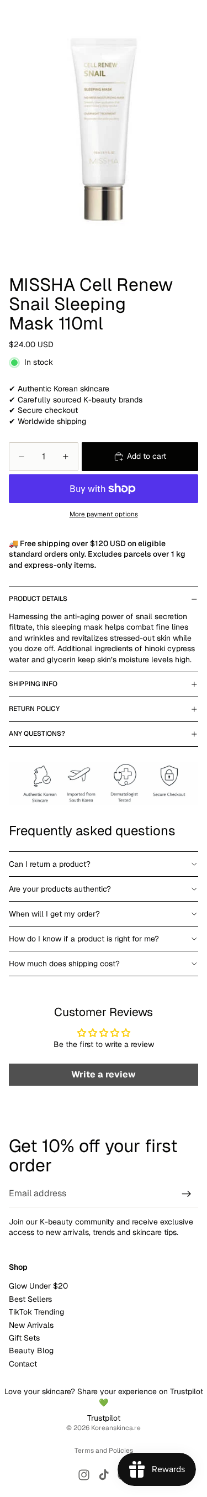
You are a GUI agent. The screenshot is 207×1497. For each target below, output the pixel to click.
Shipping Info (33, 683)
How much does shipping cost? (64, 964)
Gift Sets (24, 1338)
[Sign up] (186, 1194)
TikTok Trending (36, 1312)
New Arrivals (31, 1324)
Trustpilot (103, 1418)
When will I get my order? (54, 914)
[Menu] (12, 16)
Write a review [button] (103, 1074)
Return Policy (34, 708)
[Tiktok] (103, 1475)
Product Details (38, 598)
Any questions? (37, 733)
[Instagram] (84, 1475)
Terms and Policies (104, 1450)
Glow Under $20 (38, 1286)
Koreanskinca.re (116, 1427)
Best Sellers (30, 1299)
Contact (23, 1363)
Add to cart (146, 456)
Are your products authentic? (60, 889)
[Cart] (194, 16)
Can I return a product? (50, 864)
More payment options (104, 514)
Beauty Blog (31, 1350)
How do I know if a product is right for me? (84, 939)
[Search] (36, 16)
